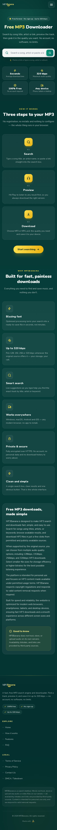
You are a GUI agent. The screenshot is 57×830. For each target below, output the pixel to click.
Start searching (26, 249)
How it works (11, 733)
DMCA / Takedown (14, 778)
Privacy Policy (11, 766)
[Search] (49, 53)
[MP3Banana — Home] (8, 5)
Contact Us (10, 772)
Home (8, 727)
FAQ (7, 745)
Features (9, 739)
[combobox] (27, 53)
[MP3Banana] (8, 685)
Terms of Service (13, 760)
